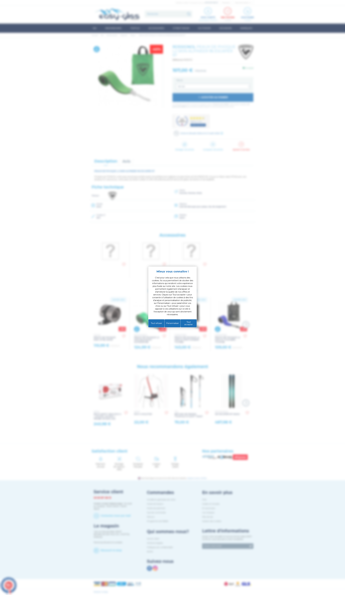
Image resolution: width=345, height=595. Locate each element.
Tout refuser (156, 323)
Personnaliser (172, 323)
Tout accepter (188, 323)
